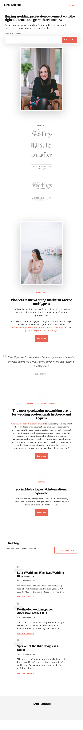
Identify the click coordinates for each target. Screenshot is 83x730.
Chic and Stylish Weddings (50, 327)
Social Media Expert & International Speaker (41, 491)
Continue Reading (25, 597)
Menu (74, 5)
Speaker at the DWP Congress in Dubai (38, 648)
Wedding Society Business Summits (28, 424)
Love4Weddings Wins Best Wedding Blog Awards (40, 574)
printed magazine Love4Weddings (41, 330)
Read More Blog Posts (66, 550)
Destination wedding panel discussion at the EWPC (35, 611)
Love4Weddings (19, 327)
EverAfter (32, 327)
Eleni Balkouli (12, 5)
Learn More (41, 338)
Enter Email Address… (14, 34)
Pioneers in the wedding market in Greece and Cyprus (41, 302)
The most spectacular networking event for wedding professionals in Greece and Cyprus (41, 414)
